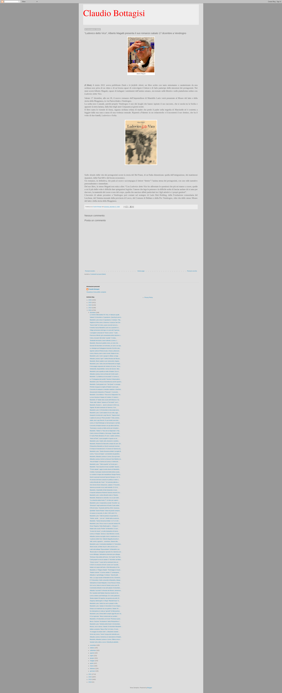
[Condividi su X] (129, 207)
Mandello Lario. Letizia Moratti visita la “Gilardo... (104, 495)
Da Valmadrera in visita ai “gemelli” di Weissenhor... (105, 611)
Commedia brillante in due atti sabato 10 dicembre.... (105, 588)
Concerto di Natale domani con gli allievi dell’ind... (105, 425)
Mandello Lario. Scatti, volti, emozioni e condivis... (104, 441)
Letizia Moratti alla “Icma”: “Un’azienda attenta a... (104, 482)
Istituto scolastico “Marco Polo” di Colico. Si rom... (104, 629)
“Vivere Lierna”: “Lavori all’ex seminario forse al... (104, 562)
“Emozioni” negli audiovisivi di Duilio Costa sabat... (105, 505)
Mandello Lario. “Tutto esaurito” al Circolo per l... (104, 464)
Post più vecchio (192, 271)
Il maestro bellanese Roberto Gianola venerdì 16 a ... (105, 492)
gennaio (92, 671)
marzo (92, 666)
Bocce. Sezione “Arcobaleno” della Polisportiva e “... (105, 621)
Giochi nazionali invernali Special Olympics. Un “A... (105, 477)
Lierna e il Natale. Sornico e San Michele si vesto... (105, 534)
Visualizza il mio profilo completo (96, 292)
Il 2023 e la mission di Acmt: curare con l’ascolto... (104, 565)
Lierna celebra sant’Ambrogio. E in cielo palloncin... (105, 595)
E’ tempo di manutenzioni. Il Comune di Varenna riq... (106, 449)
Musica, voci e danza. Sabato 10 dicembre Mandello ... (106, 626)
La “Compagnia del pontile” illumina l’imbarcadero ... (105, 379)
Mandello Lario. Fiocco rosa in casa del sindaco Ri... (105, 523)
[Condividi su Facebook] (131, 207)
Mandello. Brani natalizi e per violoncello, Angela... (105, 361)
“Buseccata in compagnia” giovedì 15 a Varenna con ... (106, 552)
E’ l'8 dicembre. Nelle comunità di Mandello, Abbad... (105, 580)
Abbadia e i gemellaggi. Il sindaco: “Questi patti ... (104, 575)
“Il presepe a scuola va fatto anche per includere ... (105, 428)
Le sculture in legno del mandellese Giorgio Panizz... (105, 474)
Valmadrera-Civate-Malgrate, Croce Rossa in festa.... (105, 583)
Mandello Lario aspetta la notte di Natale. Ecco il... (105, 371)
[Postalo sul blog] (127, 207)
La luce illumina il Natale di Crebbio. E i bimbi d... (104, 397)
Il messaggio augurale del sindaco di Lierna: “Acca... (105, 366)
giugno (92, 658)
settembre (93, 650)
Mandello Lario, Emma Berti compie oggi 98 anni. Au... (106, 613)
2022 (90, 310)
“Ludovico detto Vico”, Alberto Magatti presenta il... (105, 539)
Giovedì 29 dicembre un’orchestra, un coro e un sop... (106, 345)
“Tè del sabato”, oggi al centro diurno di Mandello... (105, 469)
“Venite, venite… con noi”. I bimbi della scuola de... (105, 518)
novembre (93, 645)
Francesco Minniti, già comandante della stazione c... (105, 335)
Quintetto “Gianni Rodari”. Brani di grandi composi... (105, 510)
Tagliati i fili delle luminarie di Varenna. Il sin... (103, 407)
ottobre (92, 648)
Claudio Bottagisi (114, 13)
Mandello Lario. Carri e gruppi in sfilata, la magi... (104, 356)
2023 (90, 307)
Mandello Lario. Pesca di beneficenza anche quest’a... (106, 382)
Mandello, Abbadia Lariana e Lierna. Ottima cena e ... (106, 639)
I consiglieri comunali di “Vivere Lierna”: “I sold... (104, 333)
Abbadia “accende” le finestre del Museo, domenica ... (106, 590)
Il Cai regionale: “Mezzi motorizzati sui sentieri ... (104, 616)
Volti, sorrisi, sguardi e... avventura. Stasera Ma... (104, 541)
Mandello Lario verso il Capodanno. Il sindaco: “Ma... (105, 320)
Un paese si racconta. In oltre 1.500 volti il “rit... (104, 513)
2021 (90, 674)
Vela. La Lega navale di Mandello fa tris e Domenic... (105, 577)
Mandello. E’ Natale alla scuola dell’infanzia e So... (105, 400)
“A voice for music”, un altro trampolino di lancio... (104, 531)
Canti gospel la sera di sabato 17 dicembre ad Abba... (106, 559)
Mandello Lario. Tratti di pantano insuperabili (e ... (104, 516)
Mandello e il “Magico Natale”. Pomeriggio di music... (105, 570)
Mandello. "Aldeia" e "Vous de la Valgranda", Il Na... (105, 431)
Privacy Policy (148, 297)
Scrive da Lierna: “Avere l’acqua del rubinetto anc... (105, 634)
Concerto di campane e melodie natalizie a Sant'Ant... (106, 389)
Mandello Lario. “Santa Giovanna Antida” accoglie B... (106, 451)
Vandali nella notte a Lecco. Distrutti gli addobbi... (104, 642)
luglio (92, 655)
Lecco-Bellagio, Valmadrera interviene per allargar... (105, 554)
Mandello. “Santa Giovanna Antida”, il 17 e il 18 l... (105, 521)
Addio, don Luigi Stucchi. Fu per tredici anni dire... (104, 420)
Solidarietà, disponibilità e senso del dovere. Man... (105, 369)
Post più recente (90, 271)
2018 (90, 682)
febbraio (92, 668)
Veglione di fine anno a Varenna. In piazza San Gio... (105, 322)
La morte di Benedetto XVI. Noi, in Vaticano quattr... (105, 315)
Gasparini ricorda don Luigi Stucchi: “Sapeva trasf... (105, 415)
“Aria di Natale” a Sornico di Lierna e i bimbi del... (104, 461)
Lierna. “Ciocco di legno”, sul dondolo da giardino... (105, 454)
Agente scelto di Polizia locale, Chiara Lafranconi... (105, 351)
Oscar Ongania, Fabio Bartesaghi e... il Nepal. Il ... (104, 526)
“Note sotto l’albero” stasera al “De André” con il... (104, 402)
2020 (90, 677)
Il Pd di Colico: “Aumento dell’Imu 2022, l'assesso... (105, 508)
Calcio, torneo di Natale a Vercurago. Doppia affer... (105, 433)
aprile (92, 663)
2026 (90, 300)
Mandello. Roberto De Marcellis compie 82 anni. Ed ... (106, 443)
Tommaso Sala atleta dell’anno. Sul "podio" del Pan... (106, 557)
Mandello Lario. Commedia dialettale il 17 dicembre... (106, 544)
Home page (141, 271)
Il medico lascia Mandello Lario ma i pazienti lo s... (105, 327)
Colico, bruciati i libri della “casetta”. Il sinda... (103, 338)
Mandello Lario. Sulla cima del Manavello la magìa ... (105, 363)
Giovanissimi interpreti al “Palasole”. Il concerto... (104, 392)
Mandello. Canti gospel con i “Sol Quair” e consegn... (105, 384)
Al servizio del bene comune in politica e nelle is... (105, 479)
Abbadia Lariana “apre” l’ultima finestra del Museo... (105, 358)
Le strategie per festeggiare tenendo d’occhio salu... (105, 348)
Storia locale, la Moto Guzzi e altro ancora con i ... (104, 546)
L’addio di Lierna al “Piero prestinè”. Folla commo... (105, 418)
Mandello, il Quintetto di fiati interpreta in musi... (104, 490)
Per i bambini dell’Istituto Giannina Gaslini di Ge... (104, 593)
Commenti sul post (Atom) (98, 274)
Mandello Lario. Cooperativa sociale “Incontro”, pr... (105, 503)
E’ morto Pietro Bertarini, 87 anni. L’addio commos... (105, 436)
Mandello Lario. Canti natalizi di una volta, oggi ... (104, 412)
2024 (90, 305)
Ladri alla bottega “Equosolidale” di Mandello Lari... (105, 549)
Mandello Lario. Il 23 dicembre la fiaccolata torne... (105, 410)
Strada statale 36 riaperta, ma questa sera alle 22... (105, 598)
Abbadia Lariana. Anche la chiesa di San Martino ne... (106, 459)
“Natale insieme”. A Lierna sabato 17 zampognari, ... (105, 572)
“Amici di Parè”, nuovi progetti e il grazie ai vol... (104, 438)
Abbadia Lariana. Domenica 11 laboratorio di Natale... (106, 637)
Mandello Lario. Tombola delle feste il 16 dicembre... (105, 624)
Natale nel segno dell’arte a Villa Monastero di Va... (105, 567)
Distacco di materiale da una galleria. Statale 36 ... (105, 608)
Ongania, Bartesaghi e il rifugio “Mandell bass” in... (105, 601)
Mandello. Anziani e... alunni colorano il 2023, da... (105, 405)
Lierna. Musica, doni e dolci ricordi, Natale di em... (105, 353)
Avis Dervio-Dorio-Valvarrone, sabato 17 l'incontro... (105, 485)
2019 (90, 679)
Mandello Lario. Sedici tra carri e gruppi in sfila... (104, 603)
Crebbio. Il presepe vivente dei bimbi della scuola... (105, 472)
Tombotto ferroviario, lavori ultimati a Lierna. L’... (104, 340)
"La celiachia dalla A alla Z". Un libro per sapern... (104, 500)
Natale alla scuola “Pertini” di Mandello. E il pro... (104, 528)
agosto (92, 653)
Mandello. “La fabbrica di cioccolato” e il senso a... (105, 376)
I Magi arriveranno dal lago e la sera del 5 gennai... (105, 330)
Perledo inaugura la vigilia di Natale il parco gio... (104, 387)
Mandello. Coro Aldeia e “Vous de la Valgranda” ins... (105, 394)
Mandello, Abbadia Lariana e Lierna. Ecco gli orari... (105, 456)
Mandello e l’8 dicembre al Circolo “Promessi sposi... (105, 619)
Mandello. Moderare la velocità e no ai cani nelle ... (105, 498)
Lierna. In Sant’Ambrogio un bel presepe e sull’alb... (105, 423)
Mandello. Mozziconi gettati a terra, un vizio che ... (104, 343)
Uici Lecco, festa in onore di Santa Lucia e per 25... (105, 585)
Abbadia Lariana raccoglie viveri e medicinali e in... (105, 536)
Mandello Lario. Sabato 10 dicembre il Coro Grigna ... (106, 606)
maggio (92, 660)
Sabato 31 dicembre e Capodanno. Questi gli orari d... (106, 317)
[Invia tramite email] (124, 207)
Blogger (149, 687)
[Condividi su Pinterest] (133, 207)
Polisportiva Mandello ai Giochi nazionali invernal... (105, 446)
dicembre (93, 312)
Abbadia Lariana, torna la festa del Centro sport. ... (105, 374)
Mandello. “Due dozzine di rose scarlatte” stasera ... (105, 467)
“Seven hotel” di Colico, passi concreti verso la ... (104, 325)
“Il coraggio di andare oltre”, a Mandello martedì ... (105, 632)
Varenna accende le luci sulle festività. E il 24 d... (104, 487)
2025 (90, 302)
